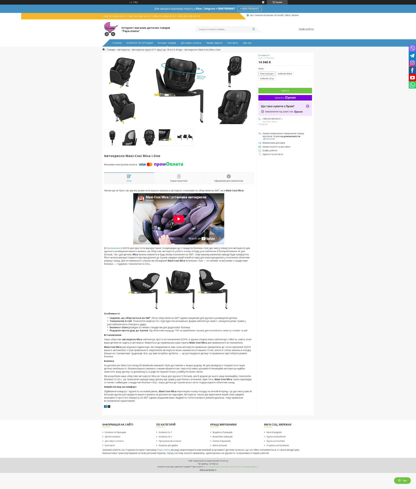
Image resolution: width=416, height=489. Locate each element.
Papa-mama (163, 449)
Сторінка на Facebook (277, 445)
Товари (111, 49)
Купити (285, 90)
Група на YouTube (275, 440)
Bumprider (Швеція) (222, 436)
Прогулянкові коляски (170, 440)
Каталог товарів (167, 43)
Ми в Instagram (274, 432)
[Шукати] (253, 29)
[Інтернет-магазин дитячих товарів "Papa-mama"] (110, 29)
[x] (109, 406)
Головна (117, 43)
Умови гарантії (214, 43)
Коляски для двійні (168, 445)
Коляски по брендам (115, 432)
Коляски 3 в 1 (165, 436)
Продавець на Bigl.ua (208, 463)
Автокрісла (123, 49)
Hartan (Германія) (221, 440)
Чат (405, 480)
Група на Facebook (276, 436)
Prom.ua (224, 460)
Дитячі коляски (112, 436)
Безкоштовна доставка (273, 143)
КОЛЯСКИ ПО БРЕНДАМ (139, 43)
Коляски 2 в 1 (165, 432)
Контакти (232, 43)
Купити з (279, 97)
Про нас (247, 43)
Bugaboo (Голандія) (222, 432)
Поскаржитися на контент (218, 466)
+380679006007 (249, 8)
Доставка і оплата (191, 43)
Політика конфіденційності (246, 466)
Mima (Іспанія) (220, 445)
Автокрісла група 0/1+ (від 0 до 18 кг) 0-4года (157, 49)
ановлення (114, 248)
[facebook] (105, 406)
